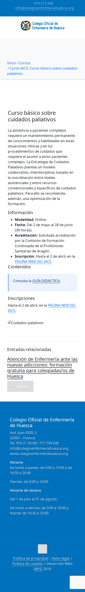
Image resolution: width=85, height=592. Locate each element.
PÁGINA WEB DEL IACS (33, 261)
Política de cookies (27, 563)
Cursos (24, 63)
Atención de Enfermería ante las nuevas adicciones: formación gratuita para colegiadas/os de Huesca (42, 367)
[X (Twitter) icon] (45, 14)
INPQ (38, 568)
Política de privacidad (30, 558)
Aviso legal (60, 558)
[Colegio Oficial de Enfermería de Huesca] (42, 27)
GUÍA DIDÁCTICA (46, 280)
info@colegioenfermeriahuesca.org (44, 7)
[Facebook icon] (40, 14)
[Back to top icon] (42, 549)
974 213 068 (43, 3)
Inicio (11, 63)
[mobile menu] (79, 25)
